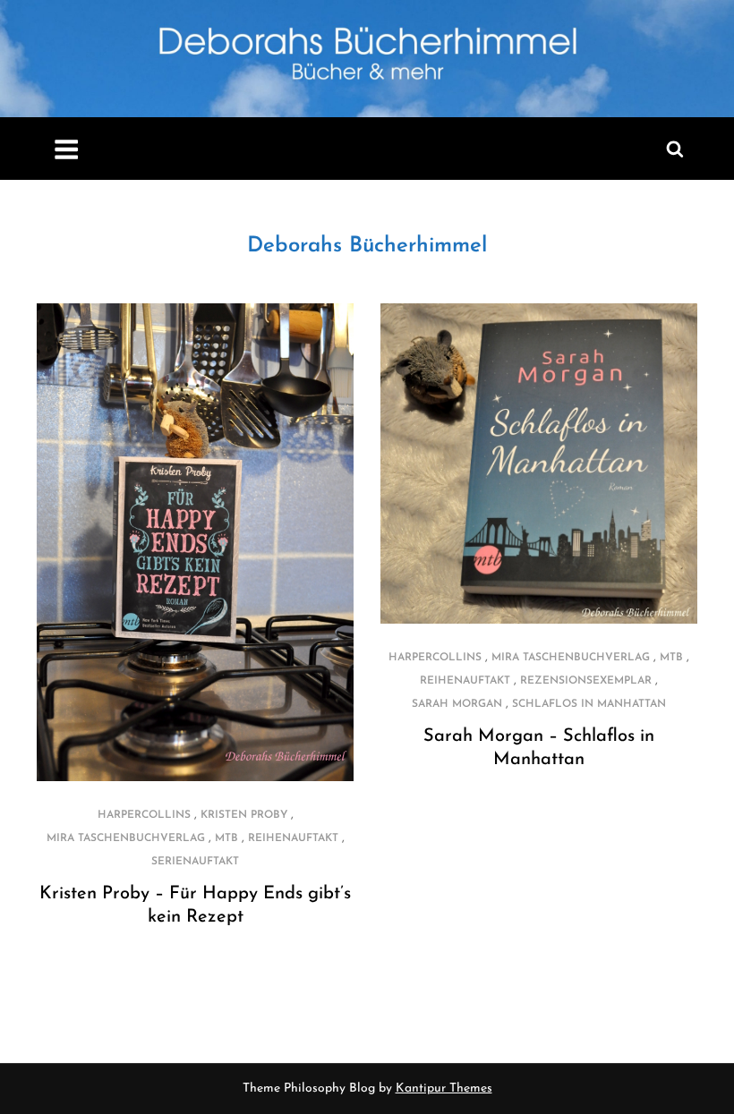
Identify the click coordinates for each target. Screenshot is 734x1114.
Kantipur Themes (444, 1088)
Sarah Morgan (457, 704)
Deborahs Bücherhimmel (367, 246)
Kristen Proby (244, 815)
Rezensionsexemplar (586, 681)
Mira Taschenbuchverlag (126, 838)
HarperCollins (144, 815)
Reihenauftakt (293, 838)
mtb (226, 838)
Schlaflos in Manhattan (589, 704)
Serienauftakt (195, 861)
